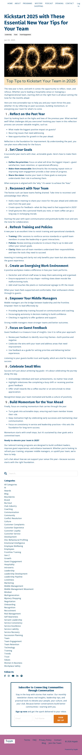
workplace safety (12, 666)
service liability (11, 629)
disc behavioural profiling (16, 540)
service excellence (12, 626)
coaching (8, 509)
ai (5, 487)
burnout (8, 503)
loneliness (9, 580)
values (7, 659)
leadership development (15, 573)
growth (7, 558)
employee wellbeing (13, 546)
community (9, 515)
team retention (11, 644)
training (8, 650)
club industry (10, 506)
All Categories (10, 484)
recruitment (10, 610)
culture (7, 521)
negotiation (9, 601)
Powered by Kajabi (71, 749)
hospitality (9, 564)
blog (6, 493)
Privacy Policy (45, 740)
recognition (9, 607)
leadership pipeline (13, 576)
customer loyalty (12, 530)
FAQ (34, 740)
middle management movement (19, 589)
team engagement (25, 34)
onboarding (9, 604)
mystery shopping (12, 598)
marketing (9, 583)
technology (9, 647)
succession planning (13, 635)
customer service (12, 533)
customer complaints (14, 524)
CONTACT (70, 3)
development (10, 536)
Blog (44, 743)
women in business (13, 663)
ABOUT (18, 3)
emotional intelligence (14, 543)
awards (7, 490)
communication (11, 512)
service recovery (12, 632)
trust (6, 656)
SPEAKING (59, 3)
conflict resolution (13, 518)
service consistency (13, 623)
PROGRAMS (27, 3)
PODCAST (49, 3)
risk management (12, 613)
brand (7, 500)
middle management (13, 586)
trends (7, 653)
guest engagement (13, 561)
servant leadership (13, 620)
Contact (57, 740)
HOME (10, 3)
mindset (8, 592)
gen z (7, 555)
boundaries (9, 497)
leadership (8, 34)
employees (9, 549)
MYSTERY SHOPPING (38, 4)
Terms (27, 740)
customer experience (14, 527)
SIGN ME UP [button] (60, 719)
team (15, 34)
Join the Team (55, 743)
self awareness (11, 616)
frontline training (12, 552)
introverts (9, 567)
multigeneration (11, 595)
